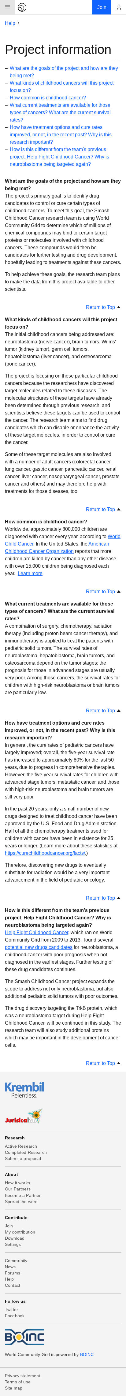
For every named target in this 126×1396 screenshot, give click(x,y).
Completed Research (26, 1152)
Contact (12, 1285)
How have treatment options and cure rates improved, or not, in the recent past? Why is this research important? (61, 135)
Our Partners (18, 1188)
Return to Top (101, 307)
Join (9, 1225)
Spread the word (21, 1201)
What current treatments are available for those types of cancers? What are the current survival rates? (60, 112)
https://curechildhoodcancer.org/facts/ (45, 853)
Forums (12, 1272)
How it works (17, 1182)
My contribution (20, 1232)
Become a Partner (23, 1195)
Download (14, 1238)
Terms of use (18, 1381)
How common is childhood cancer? (48, 97)
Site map (13, 1388)
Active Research (21, 1146)
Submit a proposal (23, 1158)
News (10, 1266)
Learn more (30, 573)
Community (16, 1260)
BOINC (87, 1354)
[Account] (118, 7)
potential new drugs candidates (38, 947)
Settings (13, 1244)
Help (10, 23)
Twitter (11, 1309)
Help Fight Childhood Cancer (36, 932)
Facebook (14, 1315)
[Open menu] (7, 7)
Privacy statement (22, 1375)
